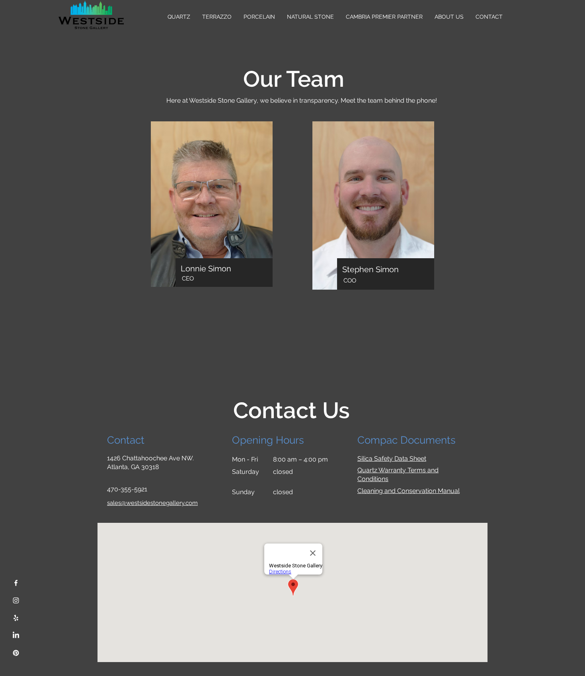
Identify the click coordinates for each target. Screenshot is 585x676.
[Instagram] (16, 600)
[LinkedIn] (16, 635)
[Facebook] (16, 583)
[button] (449, 17)
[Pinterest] (16, 653)
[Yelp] (16, 618)
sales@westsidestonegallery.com (152, 503)
